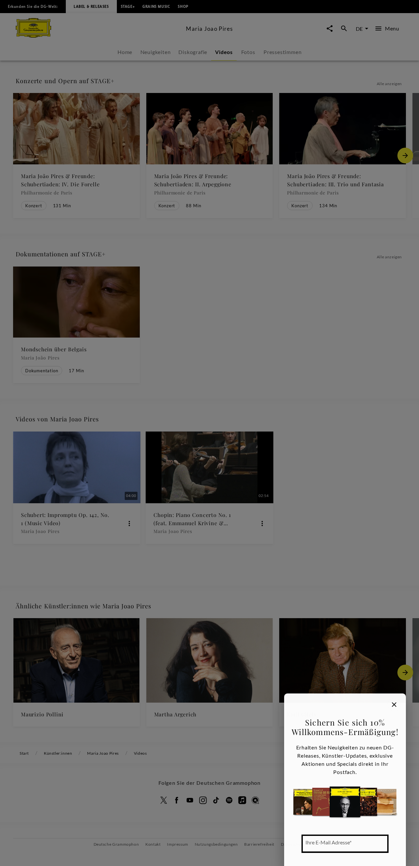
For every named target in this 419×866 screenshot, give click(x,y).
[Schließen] (394, 704)
